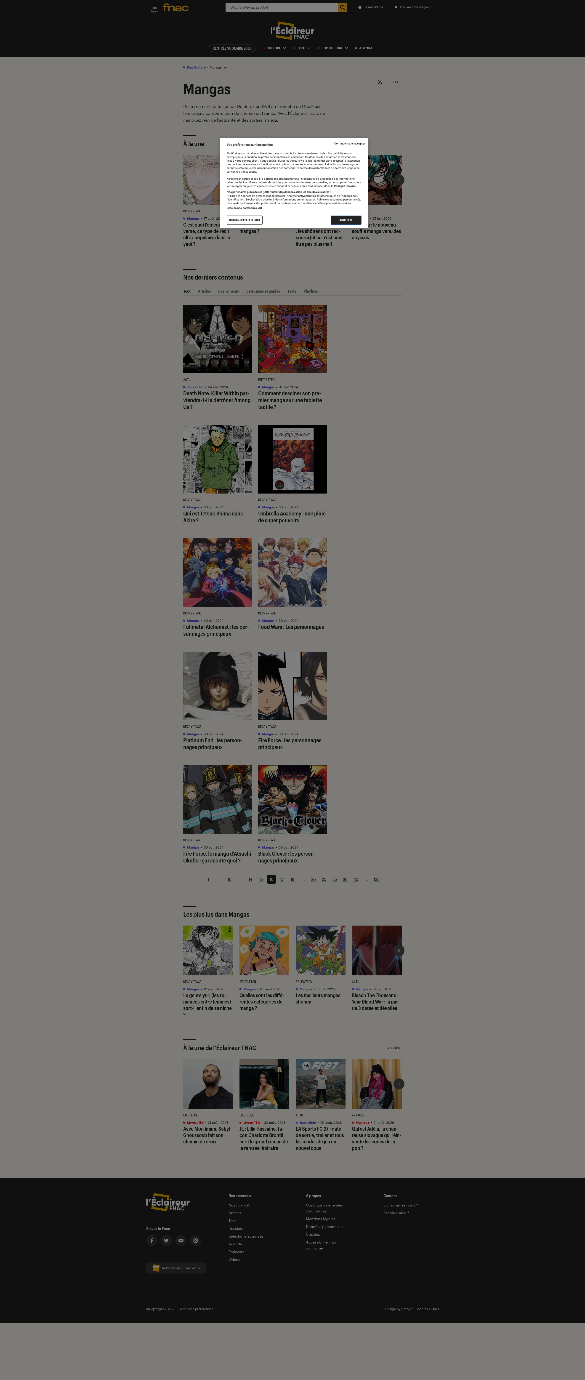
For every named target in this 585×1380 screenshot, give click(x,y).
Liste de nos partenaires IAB (244, 208)
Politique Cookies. (344, 186)
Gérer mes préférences (244, 220)
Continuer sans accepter (349, 143)
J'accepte (346, 220)
